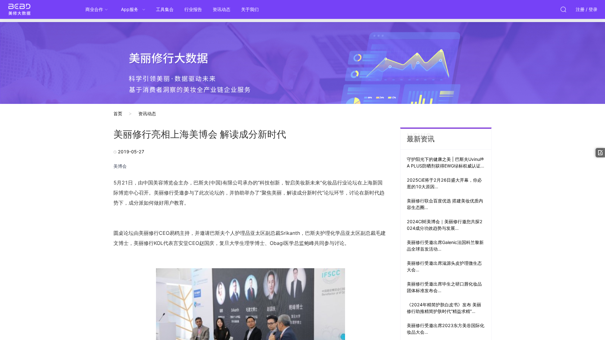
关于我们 (250, 9)
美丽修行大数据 (31, 9)
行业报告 (193, 9)
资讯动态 (221, 9)
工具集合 (165, 9)
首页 (117, 113)
